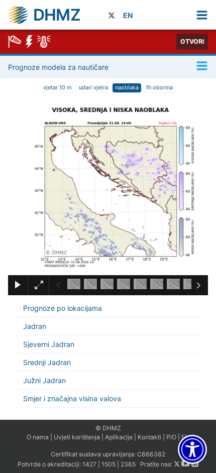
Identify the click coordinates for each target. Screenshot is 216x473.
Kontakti (149, 437)
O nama (38, 437)
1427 (89, 464)
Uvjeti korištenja (77, 437)
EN (128, 15)
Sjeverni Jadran (48, 344)
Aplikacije (119, 437)
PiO (171, 437)
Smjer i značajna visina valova (72, 398)
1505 (108, 464)
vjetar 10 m (57, 87)
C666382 (151, 454)
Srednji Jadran (47, 362)
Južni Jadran (44, 380)
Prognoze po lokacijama (62, 308)
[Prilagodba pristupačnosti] (192, 449)
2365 (128, 464)
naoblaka (127, 87)
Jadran (34, 326)
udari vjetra (93, 87)
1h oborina (159, 87)
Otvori (192, 41)
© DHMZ (108, 428)
